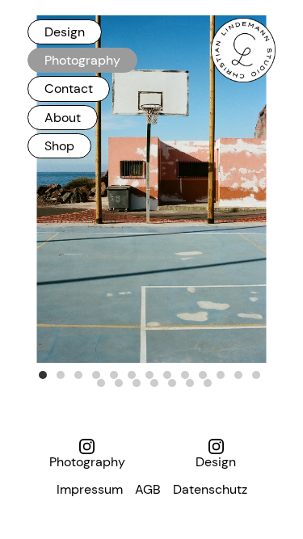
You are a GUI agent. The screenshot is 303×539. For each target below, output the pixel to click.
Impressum (90, 489)
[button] (43, 375)
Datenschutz (210, 489)
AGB (148, 489)
